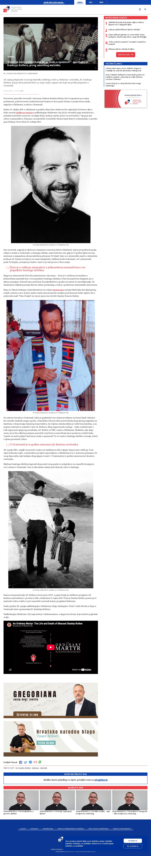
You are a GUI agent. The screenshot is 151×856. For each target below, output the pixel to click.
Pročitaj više (124, 55)
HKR (101, 2)
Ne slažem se (132, 846)
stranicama (58, 290)
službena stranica (24, 112)
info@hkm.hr (101, 779)
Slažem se (132, 841)
